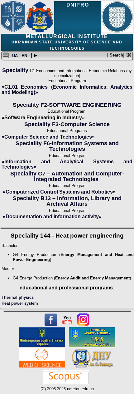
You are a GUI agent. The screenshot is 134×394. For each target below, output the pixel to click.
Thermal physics (18, 297)
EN (25, 55)
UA (15, 55)
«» (48, 137)
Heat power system (20, 303)
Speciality (16, 70)
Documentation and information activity (51, 216)
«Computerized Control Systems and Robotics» (59, 192)
